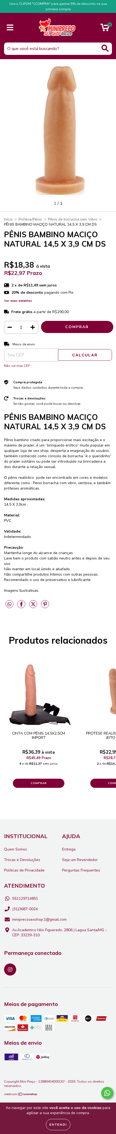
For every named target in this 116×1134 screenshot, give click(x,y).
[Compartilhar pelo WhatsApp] (9, 604)
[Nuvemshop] (21, 1095)
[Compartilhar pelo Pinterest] (45, 606)
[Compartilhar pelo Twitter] (33, 606)
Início (8, 219)
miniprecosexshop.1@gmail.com (39, 919)
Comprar (39, 783)
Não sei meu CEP (17, 366)
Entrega (69, 849)
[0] (104, 29)
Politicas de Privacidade (24, 870)
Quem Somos (15, 849)
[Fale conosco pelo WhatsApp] (107, 1093)
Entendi (58, 1124)
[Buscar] (105, 48)
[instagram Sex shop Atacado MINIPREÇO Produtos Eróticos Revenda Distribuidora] (10, 969)
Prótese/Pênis (30, 219)
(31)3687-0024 (25, 909)
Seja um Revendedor (80, 859)
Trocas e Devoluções (22, 859)
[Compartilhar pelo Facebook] (21, 606)
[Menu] (10, 28)
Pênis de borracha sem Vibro (72, 219)
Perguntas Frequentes (81, 870)
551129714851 (25, 898)
